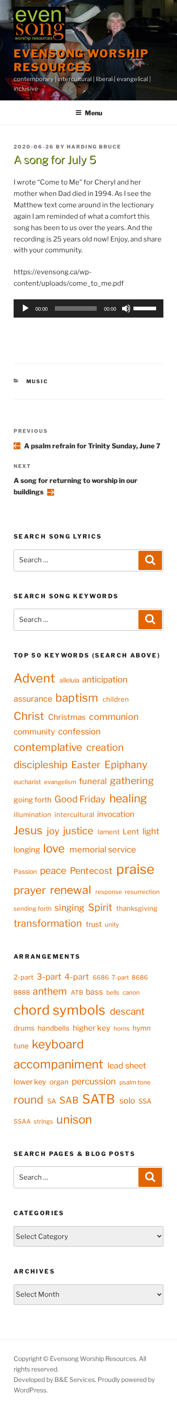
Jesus (28, 830)
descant (127, 1011)
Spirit (100, 907)
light (151, 831)
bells (112, 992)
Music (37, 381)
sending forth (33, 908)
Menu (93, 113)
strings (43, 1121)
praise (135, 869)
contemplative (48, 747)
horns (121, 1028)
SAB (69, 1100)
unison (74, 1119)
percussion (94, 1081)
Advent (34, 678)
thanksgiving (136, 908)
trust (94, 924)
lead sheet (127, 1065)
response (108, 891)
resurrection (142, 891)
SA (51, 1101)
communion (113, 716)
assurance (33, 698)
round (28, 1099)
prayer (30, 890)
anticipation (105, 679)
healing (128, 798)
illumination (32, 815)
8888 (22, 992)
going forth (32, 799)
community (34, 731)
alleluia (69, 680)
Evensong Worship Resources (81, 60)
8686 (140, 977)
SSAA (22, 1121)
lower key (30, 1081)
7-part (120, 977)
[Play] (25, 308)
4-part (76, 976)
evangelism (60, 782)
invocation (115, 814)
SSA (145, 1101)
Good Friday (80, 799)
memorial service (102, 849)
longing (27, 849)
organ (59, 1082)
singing (69, 907)
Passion (25, 871)
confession (79, 731)
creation (105, 747)
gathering (132, 780)
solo (127, 1100)
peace (53, 870)
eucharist (27, 782)
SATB (98, 1099)
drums (24, 1028)
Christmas (67, 717)
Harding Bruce (94, 147)
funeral (93, 781)
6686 (101, 977)
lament (109, 832)
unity (112, 924)
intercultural (74, 815)
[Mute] (126, 308)
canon (131, 992)
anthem (50, 991)
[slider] (146, 307)
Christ (29, 716)
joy (53, 831)
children (116, 699)
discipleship (41, 764)
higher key (91, 1027)
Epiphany (126, 764)
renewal (70, 890)
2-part (24, 977)
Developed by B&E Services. (56, 1379)
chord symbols (59, 1010)
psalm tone (135, 1082)
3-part (49, 976)
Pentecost (91, 870)
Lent (131, 831)
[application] (88, 308)
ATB (77, 992)
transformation (48, 923)
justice (78, 831)
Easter (85, 764)
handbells (53, 1028)
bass (94, 991)
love (54, 848)
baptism (76, 697)
